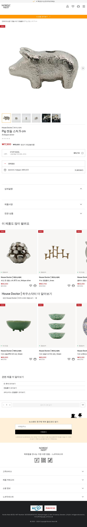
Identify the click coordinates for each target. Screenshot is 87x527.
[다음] (83, 68)
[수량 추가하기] (9, 405)
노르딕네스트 (8, 496)
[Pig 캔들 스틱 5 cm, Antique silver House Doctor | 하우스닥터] (43, 68)
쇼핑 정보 (7, 488)
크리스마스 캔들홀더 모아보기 (14, 392)
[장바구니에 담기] (35, 285)
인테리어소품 (6, 21)
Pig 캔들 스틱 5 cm (31, 21)
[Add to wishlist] (31, 285)
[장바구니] (78, 6)
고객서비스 (7, 471)
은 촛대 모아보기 (10, 384)
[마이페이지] (67, 6)
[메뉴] (84, 6)
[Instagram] (43, 459)
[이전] (4, 68)
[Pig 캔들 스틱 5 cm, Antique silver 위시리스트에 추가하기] (83, 405)
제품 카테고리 (8, 480)
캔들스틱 (14, 21)
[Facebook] (37, 459)
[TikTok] (50, 459)
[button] (6, 138)
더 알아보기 (79, 170)
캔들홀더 (21, 21)
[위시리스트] (73, 6)
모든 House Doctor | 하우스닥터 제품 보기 (18, 298)
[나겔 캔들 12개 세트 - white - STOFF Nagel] (5, 153)
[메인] (6, 6)
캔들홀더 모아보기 (10, 388)
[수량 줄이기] (3, 405)
